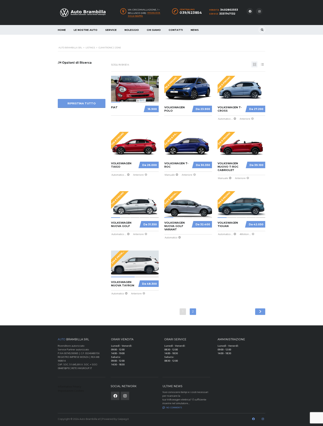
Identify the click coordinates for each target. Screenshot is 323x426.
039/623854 (191, 13)
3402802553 (229, 9)
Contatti (176, 29)
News (195, 29)
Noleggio (131, 29)
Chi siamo (154, 29)
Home (62, 29)
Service (111, 29)
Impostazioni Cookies (71, 390)
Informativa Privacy (69, 386)
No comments (174, 407)
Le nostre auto (85, 29)
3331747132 (227, 13)
